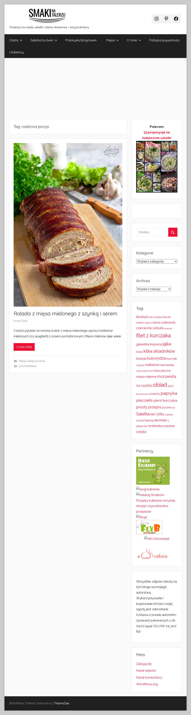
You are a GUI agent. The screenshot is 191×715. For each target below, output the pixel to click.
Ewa (24, 321)
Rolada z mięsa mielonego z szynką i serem (65, 313)
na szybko (144, 385)
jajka (166, 343)
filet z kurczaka (153, 335)
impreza (156, 344)
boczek (167, 317)
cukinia (155, 322)
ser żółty (157, 414)
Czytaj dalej (24, 347)
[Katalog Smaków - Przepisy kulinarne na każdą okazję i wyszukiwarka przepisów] (156, 511)
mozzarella (166, 376)
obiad (160, 384)
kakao (139, 351)
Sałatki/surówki (41, 40)
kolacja (141, 358)
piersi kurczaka (165, 400)
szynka (140, 420)
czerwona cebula (149, 328)
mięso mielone (146, 376)
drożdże (168, 328)
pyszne (166, 407)
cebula (140, 322)
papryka (169, 393)
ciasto (147, 322)
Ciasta (13, 40)
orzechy (154, 393)
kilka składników (159, 351)
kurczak (172, 358)
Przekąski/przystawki (81, 40)
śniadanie (169, 425)
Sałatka (143, 414)
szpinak (169, 414)
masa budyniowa (144, 371)
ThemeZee (61, 703)
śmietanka (155, 426)
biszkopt (142, 317)
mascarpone (162, 370)
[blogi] (141, 517)
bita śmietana (155, 317)
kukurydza (156, 358)
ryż (173, 407)
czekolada (168, 322)
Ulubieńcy (16, 52)
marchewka (167, 364)
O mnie (132, 40)
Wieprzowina (36, 361)
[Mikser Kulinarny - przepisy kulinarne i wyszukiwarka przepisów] (153, 483)
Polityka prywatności (164, 40)
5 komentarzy (28, 366)
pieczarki (144, 400)
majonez (140, 365)
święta (141, 432)
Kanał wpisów (146, 670)
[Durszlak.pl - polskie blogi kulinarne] (148, 489)
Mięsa (110, 40)
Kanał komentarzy (149, 677)
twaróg (149, 420)
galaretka (142, 344)
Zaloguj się (144, 664)
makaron (152, 365)
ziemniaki (160, 420)
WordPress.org (147, 684)
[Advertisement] (95, 88)
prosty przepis (148, 407)
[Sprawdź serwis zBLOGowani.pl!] (156, 538)
